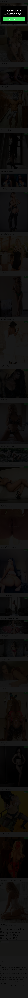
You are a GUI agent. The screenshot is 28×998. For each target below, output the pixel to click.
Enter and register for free (14, 19)
